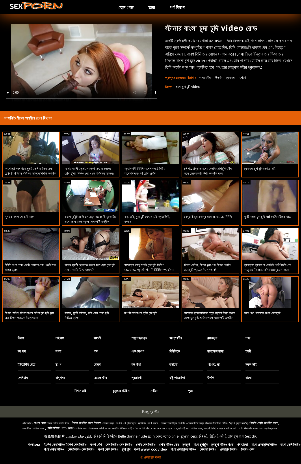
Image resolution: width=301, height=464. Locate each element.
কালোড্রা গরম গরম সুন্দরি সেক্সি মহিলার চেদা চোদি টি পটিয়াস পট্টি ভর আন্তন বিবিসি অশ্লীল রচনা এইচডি (30, 173)
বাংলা (248, 377)
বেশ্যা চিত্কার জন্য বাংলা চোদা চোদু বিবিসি (208, 216)
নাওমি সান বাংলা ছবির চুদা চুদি (140, 313)
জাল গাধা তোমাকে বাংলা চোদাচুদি (262, 313)
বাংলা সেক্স (40, 423)
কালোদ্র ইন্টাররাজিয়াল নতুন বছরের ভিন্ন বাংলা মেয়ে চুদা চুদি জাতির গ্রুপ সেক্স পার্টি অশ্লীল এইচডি (209, 318)
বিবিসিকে (174, 351)
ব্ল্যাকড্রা (230, 77)
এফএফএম (138, 351)
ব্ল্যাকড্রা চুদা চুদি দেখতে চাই (259, 168)
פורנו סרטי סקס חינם (163, 436)
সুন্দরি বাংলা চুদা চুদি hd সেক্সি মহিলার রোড (267, 216)
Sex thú (251, 436)
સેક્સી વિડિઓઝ (105, 436)
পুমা (190, 390)
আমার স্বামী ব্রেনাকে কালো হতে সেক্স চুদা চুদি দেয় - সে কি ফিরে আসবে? (90, 267)
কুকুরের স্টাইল (121, 390)
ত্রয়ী (248, 351)
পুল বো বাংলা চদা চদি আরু (19, 216)
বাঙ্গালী (97, 337)
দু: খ (58, 364)
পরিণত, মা (213, 364)
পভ (96, 351)
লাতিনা (154, 390)
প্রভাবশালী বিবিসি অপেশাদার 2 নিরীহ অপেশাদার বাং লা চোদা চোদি (144, 171)
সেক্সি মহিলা (53, 428)
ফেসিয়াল (23, 377)
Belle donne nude (132, 436)
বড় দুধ (22, 351)
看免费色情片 (54, 436)
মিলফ (21, 337)
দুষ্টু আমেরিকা (177, 377)
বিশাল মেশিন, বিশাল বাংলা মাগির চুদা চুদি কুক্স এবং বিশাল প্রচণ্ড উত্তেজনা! (29, 315)
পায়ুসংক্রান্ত (139, 337)
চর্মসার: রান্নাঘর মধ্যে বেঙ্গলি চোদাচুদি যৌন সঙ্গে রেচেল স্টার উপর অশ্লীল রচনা (208, 171)
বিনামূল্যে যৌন (150, 411)
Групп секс (189, 436)
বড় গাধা (136, 364)
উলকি (218, 77)
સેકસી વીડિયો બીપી (213, 436)
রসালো (173, 364)
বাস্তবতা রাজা (215, 351)
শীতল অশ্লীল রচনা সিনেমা (86, 423)
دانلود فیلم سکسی (79, 436)
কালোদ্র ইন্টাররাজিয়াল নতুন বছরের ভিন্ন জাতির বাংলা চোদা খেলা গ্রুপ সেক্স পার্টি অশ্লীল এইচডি (90, 221)
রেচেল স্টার (100, 377)
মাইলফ (60, 337)
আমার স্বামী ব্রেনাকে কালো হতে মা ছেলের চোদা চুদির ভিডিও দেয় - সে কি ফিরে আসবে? (89, 171)
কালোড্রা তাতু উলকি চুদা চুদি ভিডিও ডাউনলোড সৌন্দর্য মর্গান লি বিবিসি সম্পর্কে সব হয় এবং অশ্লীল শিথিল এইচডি (148, 270)
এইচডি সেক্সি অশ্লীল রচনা (263, 423)
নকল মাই (251, 364)
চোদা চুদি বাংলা (236, 436)
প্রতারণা (136, 377)
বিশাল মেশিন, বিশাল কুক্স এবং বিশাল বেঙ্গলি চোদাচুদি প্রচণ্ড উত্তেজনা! (207, 267)
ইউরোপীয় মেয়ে (26, 364)
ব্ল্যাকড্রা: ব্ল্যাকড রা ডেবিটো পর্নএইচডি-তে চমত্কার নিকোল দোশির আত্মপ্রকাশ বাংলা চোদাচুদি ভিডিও (267, 270)
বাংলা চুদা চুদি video (188, 86)
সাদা (247, 337)
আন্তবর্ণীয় (205, 77)
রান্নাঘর (60, 377)
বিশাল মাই (80, 390)
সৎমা (58, 351)
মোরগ (243, 77)
